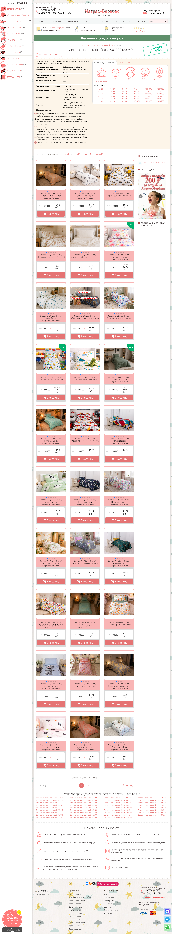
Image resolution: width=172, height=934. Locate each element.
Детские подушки (15, 46)
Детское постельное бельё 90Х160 (117, 798)
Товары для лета (14, 77)
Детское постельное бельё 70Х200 (83, 798)
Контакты (142, 21)
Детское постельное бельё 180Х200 (152, 815)
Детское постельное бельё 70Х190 (49, 817)
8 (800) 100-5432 (48, 10)
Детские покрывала (16, 64)
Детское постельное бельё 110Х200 (152, 798)
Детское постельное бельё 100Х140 (118, 810)
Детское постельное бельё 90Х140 (83, 817)
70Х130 (100, 99)
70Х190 (112, 94)
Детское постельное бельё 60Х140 (49, 803)
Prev (141, 196)
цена (66, 154)
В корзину (52, 213)
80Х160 (124, 89)
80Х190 (124, 96)
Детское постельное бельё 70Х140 (49, 810)
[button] (47, 191)
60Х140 (100, 94)
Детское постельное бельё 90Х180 (117, 803)
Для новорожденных (101, 80)
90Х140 (124, 101)
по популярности (54, 154)
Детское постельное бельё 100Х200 (118, 812)
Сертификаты (73, 21)
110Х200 (148, 99)
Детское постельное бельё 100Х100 (118, 807)
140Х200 (160, 96)
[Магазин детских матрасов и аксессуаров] (102, 11)
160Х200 (160, 99)
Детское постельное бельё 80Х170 (83, 807)
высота (87, 154)
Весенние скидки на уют (102, 38)
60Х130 (100, 91)
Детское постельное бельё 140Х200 (152, 810)
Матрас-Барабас (41, 891)
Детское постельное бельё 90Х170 (117, 800)
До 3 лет (116, 79)
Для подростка (159, 79)
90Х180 (136, 94)
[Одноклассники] (90, 883)
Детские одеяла (14, 52)
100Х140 (148, 89)
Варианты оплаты (122, 21)
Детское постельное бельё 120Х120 (152, 800)
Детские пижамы (15, 33)
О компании (56, 21)
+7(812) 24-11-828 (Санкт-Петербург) (57, 13)
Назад (42, 785)
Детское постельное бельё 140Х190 (152, 807)
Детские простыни (16, 27)
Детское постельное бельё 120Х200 (152, 805)
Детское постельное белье (19, 21)
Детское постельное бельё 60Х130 (49, 800)
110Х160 (148, 96)
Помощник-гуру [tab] (125, 63)
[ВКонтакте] (87, 883)
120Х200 (160, 91)
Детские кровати (15, 71)
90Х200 (136, 99)
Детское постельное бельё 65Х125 (49, 805)
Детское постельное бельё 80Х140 (83, 800)
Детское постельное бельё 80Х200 (83, 815)
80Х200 (124, 99)
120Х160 (160, 89)
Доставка (104, 21)
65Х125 (100, 96)
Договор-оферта (41, 894)
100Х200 (148, 91)
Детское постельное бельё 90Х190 (117, 805)
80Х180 (124, 94)
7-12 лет (145, 79)
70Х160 (112, 91)
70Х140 (100, 101)
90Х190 (136, 96)
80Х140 (112, 99)
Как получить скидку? (108, 884)
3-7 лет (130, 79)
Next (163, 196)
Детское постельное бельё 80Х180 (83, 810)
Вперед (128, 785)
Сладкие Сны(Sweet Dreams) (154, 162)
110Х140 (148, 94)
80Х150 (112, 101)
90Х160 (136, 89)
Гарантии (90, 21)
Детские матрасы (15, 9)
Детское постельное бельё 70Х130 (49, 807)
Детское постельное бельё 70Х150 (49, 812)
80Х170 (124, 91)
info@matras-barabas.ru (155, 897)
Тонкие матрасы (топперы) (19, 15)
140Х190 (160, 94)
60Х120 (100, 89)
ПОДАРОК (12, 930)
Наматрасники (14, 40)
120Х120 (148, 101)
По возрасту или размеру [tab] (104, 63)
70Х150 (112, 89)
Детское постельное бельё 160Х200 (152, 812)
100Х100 (136, 101)
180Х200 (160, 101)
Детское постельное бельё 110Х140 (118, 815)
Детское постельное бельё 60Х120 (49, 798)
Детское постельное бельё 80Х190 (83, 812)
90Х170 (136, 91)
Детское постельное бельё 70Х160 (49, 815)
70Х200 (112, 96)
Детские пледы (14, 58)
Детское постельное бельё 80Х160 (83, 805)
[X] (93, 883)
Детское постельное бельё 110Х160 (118, 817)
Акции (41, 21)
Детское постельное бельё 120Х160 (152, 803)
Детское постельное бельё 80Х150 (83, 803)
